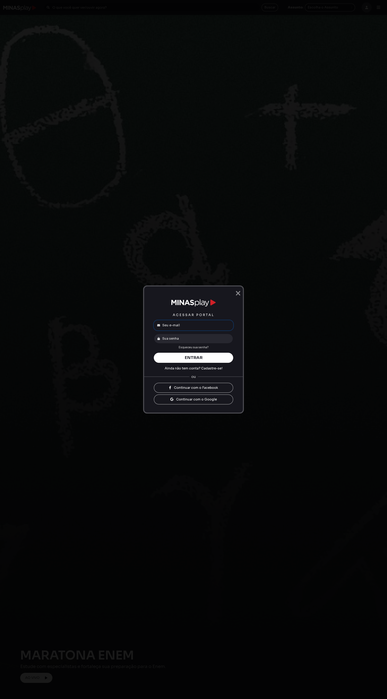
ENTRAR (194, 357)
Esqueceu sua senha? (194, 347)
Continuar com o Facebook (195, 388)
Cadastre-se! (212, 368)
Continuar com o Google (196, 399)
